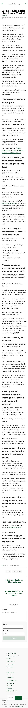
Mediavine (20, 706)
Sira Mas (5, 15)
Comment (5, 609)
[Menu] (2, 4)
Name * (5, 624)
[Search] (18, 698)
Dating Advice (17, 571)
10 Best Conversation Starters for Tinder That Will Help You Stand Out (12, 150)
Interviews (4, 18)
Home (3, 565)
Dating (8, 571)
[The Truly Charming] (13, 4)
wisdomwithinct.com (14, 527)
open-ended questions (9, 203)
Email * (5, 631)
